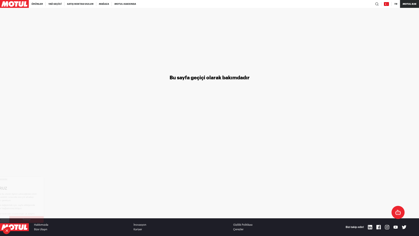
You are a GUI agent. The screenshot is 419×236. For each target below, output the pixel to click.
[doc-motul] (398, 212)
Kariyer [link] (138, 229)
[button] (7, 230)
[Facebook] (378, 227)
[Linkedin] (370, 227)
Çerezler (238, 229)
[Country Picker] (386, 4)
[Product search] (377, 4)
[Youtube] (395, 227)
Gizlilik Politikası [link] (243, 225)
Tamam (55, 219)
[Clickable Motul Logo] (14, 4)
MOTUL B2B (409, 4)
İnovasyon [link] (140, 225)
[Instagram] (387, 227)
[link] (104, 4)
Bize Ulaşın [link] (40, 229)
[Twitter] (404, 227)
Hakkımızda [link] (41, 225)
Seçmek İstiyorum (20, 219)
